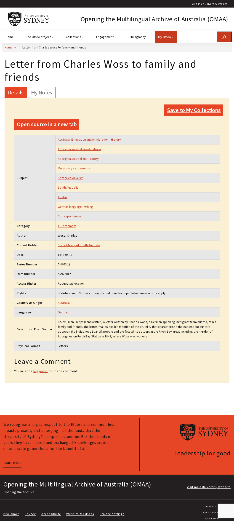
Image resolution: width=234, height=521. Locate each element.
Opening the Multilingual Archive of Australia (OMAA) (154, 19)
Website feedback (80, 514)
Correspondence (69, 216)
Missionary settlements (74, 168)
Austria (62, 197)
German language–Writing (75, 207)
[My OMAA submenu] (172, 37)
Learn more (12, 462)
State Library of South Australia (79, 245)
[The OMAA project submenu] (52, 37)
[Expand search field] (224, 37)
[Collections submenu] (83, 37)
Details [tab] (16, 92)
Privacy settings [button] (112, 514)
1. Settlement (67, 226)
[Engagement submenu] (115, 37)
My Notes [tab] (41, 92)
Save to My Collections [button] (194, 110)
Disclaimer (11, 514)
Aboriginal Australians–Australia (79, 149)
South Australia (68, 187)
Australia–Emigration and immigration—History (89, 139)
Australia (64, 303)
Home (9, 47)
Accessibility (51, 514)
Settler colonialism (70, 178)
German (63, 312)
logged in (40, 371)
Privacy (30, 514)
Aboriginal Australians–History (78, 159)
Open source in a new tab (47, 124)
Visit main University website (209, 3)
